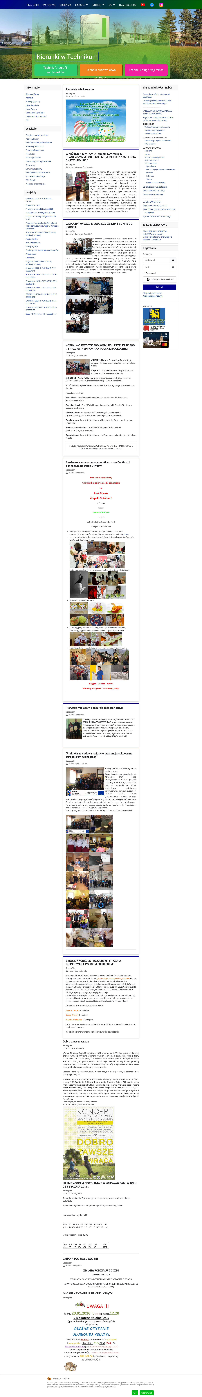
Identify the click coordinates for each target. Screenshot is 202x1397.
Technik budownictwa (153, 133)
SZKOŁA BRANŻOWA (152, 148)
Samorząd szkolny (34, 169)
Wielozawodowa (146, 73)
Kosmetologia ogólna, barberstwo (158, 140)
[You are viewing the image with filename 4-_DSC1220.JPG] (101, 305)
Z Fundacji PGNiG (33, 242)
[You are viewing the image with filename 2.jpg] (77, 880)
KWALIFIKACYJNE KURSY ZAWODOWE (159, 209)
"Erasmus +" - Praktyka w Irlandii (40, 212)
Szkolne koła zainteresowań (38, 172)
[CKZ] (113, 5)
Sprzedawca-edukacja (35, 176)
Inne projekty (32, 246)
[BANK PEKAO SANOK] (156, 339)
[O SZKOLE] (86, 5)
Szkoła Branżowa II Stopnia (155, 187)
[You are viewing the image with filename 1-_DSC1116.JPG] (77, 286)
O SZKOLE (80, 5)
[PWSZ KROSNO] (154, 328)
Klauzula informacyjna (35, 184)
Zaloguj (159, 287)
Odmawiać (146, 1392)
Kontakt (29, 97)
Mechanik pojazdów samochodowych (160, 169)
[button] (55, 73)
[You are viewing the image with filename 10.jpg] (101, 824)
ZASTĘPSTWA (49, 5)
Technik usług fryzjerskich (155, 130)
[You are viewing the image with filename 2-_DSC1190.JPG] (101, 286)
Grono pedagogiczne (35, 112)
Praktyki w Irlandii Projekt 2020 (39, 209)
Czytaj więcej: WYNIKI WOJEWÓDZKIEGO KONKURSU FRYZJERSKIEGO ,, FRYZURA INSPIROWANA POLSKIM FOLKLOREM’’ (101, 447)
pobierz (126, 534)
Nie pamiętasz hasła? (152, 293)
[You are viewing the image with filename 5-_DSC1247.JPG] (77, 323)
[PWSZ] (154, 316)
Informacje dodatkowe (153, 194)
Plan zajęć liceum (33, 157)
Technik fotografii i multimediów (157, 127)
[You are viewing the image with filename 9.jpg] (101, 937)
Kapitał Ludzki (32, 239)
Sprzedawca (151, 166)
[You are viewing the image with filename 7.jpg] (101, 918)
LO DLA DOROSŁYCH (152, 202)
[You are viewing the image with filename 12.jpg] (101, 843)
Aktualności (31, 254)
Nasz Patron (31, 109)
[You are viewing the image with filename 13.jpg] (77, 861)
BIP (27, 120)
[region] (101, 44)
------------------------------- (152, 198)
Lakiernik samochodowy (155, 182)
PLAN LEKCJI (33, 5)
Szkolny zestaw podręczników (39, 142)
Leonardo (30, 257)
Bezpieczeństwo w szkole (37, 135)
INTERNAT (96, 5)
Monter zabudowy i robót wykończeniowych (101, 73)
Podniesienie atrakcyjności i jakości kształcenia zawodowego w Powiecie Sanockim (42, 226)
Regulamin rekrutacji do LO (155, 205)
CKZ (110, 5)
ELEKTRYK (148, 151)
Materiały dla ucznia (34, 146)
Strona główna (32, 94)
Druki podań (149, 212)
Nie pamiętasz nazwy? (152, 296)
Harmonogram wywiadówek (38, 161)
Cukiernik (150, 176)
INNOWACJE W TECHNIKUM (155, 137)
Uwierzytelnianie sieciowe (161, 279)
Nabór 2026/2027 (127, 5)
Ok (134, 1392)
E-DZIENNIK (65, 5)
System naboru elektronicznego (157, 216)
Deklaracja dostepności (36, 116)
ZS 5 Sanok (30, 180)
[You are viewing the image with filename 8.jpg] (77, 937)
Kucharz (149, 173)
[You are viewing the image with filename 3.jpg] (101, 880)
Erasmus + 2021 (33, 205)
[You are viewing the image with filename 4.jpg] (77, 899)
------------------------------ (152, 107)
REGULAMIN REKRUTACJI (154, 190)
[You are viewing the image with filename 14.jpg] (101, 861)
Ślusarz (149, 179)
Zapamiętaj (151, 273)
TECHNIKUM (148, 124)
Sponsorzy (30, 165)
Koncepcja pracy (33, 101)
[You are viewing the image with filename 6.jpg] (77, 918)
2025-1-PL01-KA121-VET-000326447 (41, 314)
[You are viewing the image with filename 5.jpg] (101, 899)
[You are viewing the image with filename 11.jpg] (77, 843)
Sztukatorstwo (150, 144)
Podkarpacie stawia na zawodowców (42, 250)
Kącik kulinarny (32, 139)
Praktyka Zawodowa (35, 150)
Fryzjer (55, 73)
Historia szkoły (32, 105)
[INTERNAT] (102, 5)
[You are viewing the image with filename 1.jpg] (77, 824)
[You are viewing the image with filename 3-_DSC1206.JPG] (77, 305)
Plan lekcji (30, 154)
